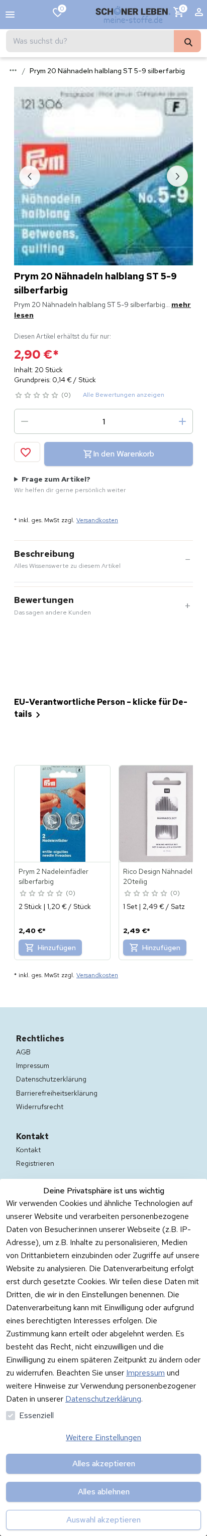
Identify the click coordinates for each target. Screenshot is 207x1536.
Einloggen (199, 14)
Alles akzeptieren (103, 1463)
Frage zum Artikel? (70, 484)
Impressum (145, 1372)
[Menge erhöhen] (182, 421)
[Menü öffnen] (10, 15)
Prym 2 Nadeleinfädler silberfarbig (53, 876)
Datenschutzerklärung (103, 1399)
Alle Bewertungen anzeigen (123, 395)
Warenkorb (183, 9)
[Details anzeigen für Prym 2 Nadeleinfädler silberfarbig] (63, 813)
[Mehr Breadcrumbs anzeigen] (13, 70)
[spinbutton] (103, 421)
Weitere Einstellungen (103, 1437)
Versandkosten (97, 520)
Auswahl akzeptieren (103, 1519)
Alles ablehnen (104, 1491)
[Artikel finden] (187, 41)
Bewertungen (52, 605)
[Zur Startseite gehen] (133, 15)
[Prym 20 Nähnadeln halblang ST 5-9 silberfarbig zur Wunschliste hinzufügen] (27, 452)
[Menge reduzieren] (25, 421)
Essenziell (36, 1415)
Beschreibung (67, 559)
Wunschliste (62, 9)
